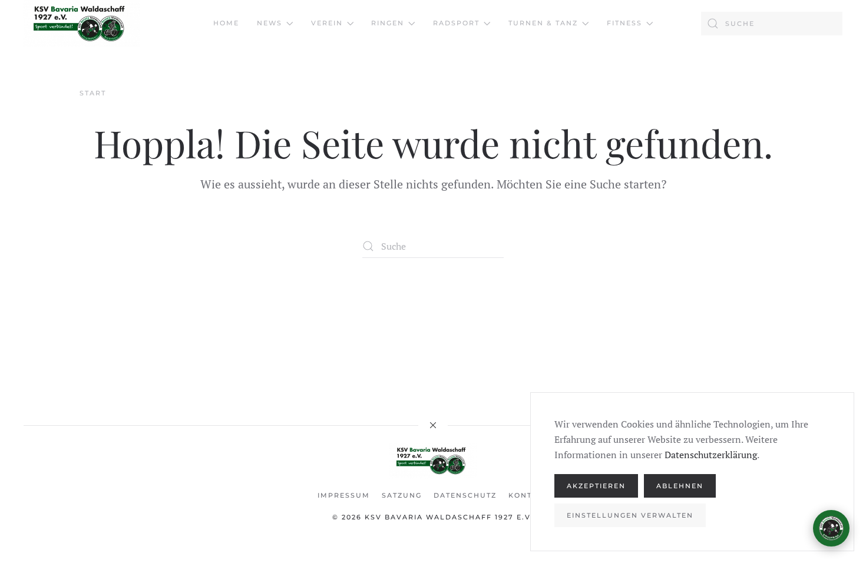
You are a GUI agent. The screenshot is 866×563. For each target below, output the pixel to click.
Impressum (344, 495)
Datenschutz (465, 495)
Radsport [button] (456, 23)
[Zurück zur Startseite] (82, 23)
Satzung (402, 495)
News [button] (269, 23)
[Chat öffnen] (831, 528)
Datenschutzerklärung (711, 454)
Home (226, 23)
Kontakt (528, 495)
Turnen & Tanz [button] (543, 23)
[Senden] (825, 475)
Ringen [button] (387, 23)
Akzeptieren (596, 486)
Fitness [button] (624, 23)
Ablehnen (679, 486)
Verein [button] (327, 23)
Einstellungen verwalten (630, 515)
